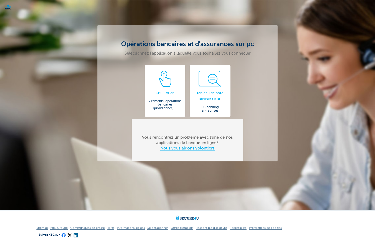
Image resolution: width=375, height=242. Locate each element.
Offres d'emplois (182, 227)
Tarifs (110, 227)
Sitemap (42, 227)
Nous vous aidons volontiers (187, 148)
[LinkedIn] (75, 234)
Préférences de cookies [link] (265, 227)
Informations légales (131, 227)
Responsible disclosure (211, 227)
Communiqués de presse (87, 227)
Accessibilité (238, 227)
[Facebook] (63, 234)
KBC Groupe (59, 227)
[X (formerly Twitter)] (69, 234)
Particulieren (15, 7)
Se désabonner (157, 227)
